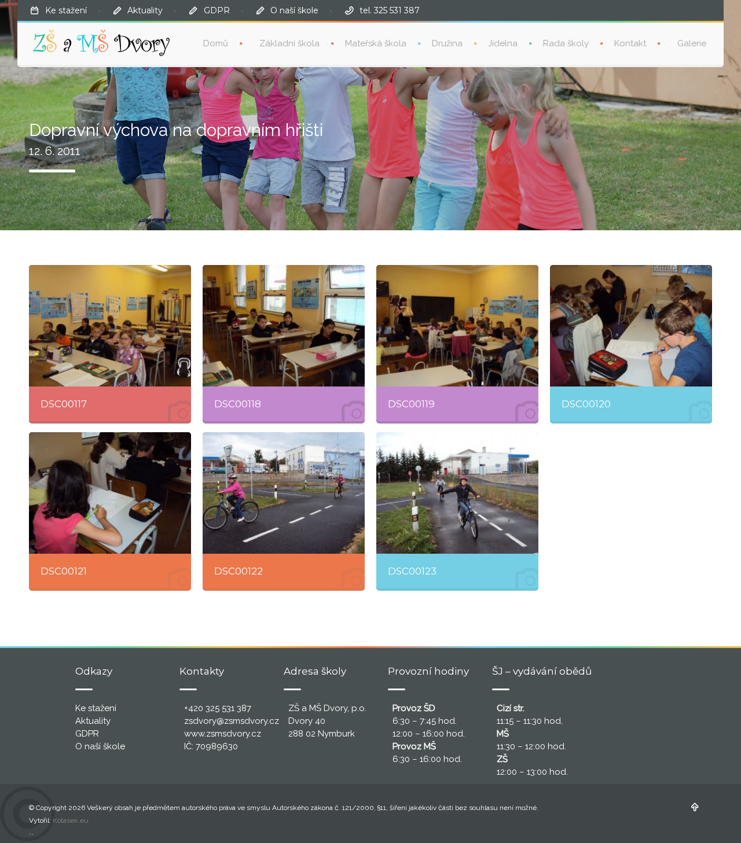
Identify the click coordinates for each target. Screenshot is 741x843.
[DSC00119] (457, 325)
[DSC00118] (284, 325)
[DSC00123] (457, 493)
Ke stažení (66, 10)
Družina (447, 43)
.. (31, 832)
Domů (215, 43)
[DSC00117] (110, 325)
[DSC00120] (631, 325)
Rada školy (566, 43)
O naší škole (294, 10)
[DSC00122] (284, 493)
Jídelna (503, 43)
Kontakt (630, 43)
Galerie (691, 43)
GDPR (217, 10)
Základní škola (289, 43)
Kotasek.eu (71, 820)
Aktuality (145, 10)
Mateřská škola (375, 43)
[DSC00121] (110, 493)
